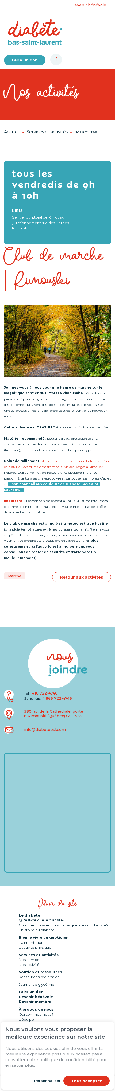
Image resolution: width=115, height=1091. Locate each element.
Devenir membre (35, 1001)
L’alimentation (31, 942)
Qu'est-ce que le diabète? (42, 920)
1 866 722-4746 (57, 698)
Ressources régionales (39, 977)
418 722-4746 (44, 693)
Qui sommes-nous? (36, 1014)
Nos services (30, 959)
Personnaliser (47, 1080)
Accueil (12, 131)
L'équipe (26, 1019)
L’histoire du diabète (37, 930)
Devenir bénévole (88, 5)
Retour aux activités (81, 577)
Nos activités (30, 965)
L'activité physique (35, 947)
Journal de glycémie (36, 984)
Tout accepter (86, 1080)
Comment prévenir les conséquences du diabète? (63, 925)
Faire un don (25, 60)
